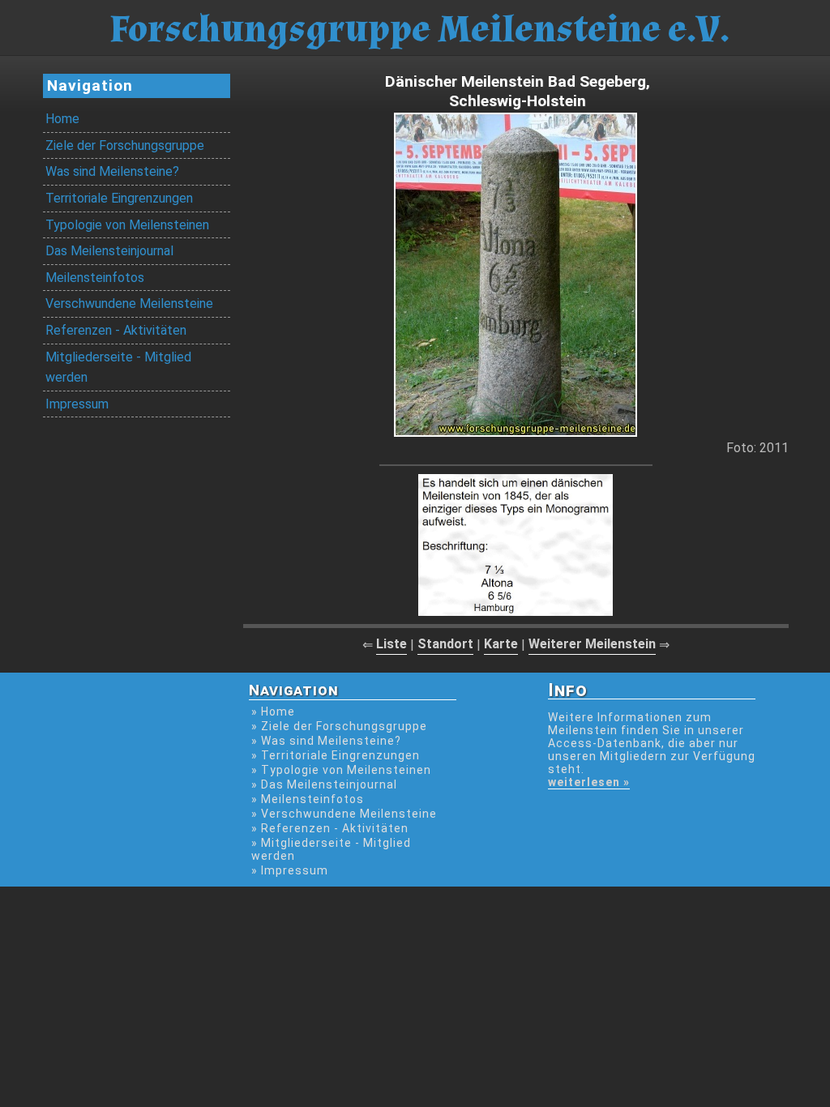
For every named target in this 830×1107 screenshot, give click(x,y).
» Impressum (289, 870)
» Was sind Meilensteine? (326, 740)
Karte (501, 644)
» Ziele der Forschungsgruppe (339, 726)
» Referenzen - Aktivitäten (330, 828)
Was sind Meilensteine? (112, 171)
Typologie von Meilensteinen (127, 225)
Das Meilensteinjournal (109, 251)
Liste (391, 644)
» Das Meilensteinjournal (324, 784)
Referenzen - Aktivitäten (115, 330)
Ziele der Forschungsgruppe (124, 145)
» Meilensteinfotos (307, 799)
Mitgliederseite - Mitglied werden (118, 367)
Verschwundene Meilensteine (129, 303)
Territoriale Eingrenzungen (119, 198)
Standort (445, 644)
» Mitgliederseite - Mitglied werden (331, 849)
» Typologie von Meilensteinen (341, 769)
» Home (273, 711)
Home (62, 118)
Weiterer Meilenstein (592, 644)
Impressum (77, 404)
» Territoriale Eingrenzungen (335, 755)
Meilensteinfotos (94, 277)
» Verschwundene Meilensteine (344, 813)
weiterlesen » (589, 782)
